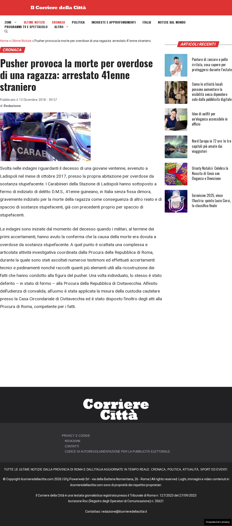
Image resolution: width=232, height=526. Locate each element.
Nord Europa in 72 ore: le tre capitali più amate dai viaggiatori (211, 146)
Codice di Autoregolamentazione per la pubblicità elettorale (117, 451)
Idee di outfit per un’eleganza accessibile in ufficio (209, 119)
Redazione (12, 106)
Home (4, 41)
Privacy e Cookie (76, 435)
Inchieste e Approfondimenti (114, 22)
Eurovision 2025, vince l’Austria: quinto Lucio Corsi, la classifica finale (211, 200)
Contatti (72, 446)
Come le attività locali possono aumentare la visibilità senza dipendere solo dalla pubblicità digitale (212, 91)
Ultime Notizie (34, 22)
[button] (6, 31)
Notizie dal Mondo (172, 22)
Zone (8, 22)
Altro (58, 26)
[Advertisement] (81, 349)
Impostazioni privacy (218, 522)
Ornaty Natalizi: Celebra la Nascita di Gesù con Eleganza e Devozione (210, 173)
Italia (147, 22)
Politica (78, 22)
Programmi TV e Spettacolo (26, 26)
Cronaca (58, 22)
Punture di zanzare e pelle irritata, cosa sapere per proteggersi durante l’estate (212, 64)
